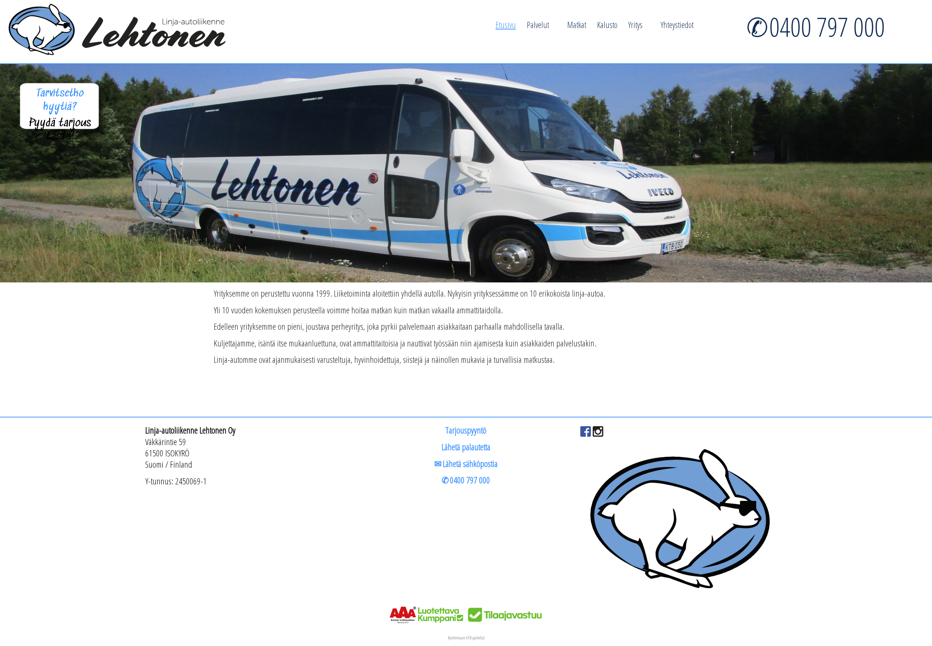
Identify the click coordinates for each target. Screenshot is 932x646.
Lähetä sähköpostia (470, 463)
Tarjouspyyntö (465, 430)
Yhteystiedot (677, 25)
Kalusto (607, 25)
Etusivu (505, 25)
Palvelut (538, 25)
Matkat (576, 25)
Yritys (635, 25)
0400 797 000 (827, 26)
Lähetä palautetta (466, 447)
